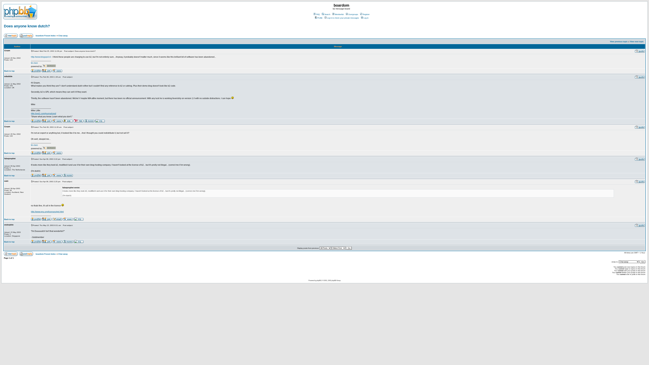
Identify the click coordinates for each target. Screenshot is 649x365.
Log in (366, 18)
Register (366, 14)
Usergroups (353, 14)
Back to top (9, 71)
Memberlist (339, 14)
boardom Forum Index (46, 36)
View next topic (637, 42)
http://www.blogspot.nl (41, 57)
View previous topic (619, 42)
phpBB (318, 280)
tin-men (34, 63)
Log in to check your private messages (343, 18)
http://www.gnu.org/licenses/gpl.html (47, 212)
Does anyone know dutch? (27, 26)
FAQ (318, 14)
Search (327, 14)
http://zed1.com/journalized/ (43, 113)
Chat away (63, 36)
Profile (319, 18)
